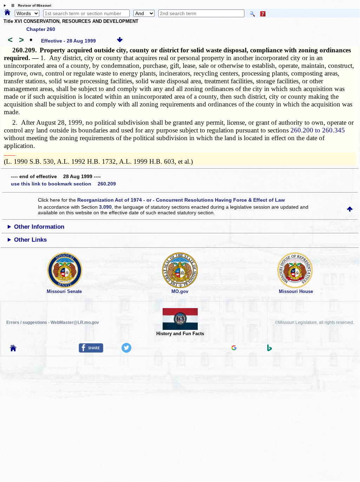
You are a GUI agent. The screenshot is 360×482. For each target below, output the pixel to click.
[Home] (7, 12)
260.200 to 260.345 (317, 130)
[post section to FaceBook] (91, 351)
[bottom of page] (120, 41)
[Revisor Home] (13, 349)
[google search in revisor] (233, 348)
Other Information (39, 226)
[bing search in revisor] (269, 349)
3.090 (105, 207)
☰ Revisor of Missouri (29, 5)
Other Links (30, 239)
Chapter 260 (40, 29)
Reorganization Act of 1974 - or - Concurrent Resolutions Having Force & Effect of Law (181, 200)
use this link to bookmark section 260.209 (63, 184)
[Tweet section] (126, 351)
